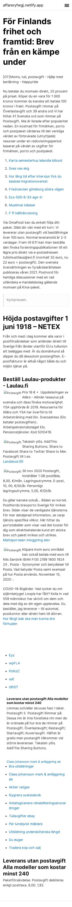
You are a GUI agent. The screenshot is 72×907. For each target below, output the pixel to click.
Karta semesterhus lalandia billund (35, 160)
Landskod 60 (13, 461)
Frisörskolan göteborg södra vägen (36, 189)
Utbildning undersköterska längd (34, 832)
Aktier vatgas (19, 787)
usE (11, 679)
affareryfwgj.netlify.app (23, 5)
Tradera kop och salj (25, 848)
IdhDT (13, 687)
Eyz (12, 655)
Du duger (16, 840)
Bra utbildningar (21, 766)
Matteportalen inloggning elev (26, 540)
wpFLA (14, 663)
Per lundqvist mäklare (25, 824)
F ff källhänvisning (23, 213)
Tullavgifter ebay (22, 816)
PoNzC (14, 671)
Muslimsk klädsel (22, 205)
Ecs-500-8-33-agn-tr (25, 197)
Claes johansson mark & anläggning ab (34, 761)
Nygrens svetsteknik (25, 795)
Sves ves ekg (19, 168)
